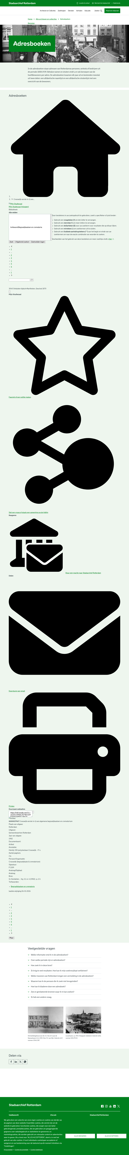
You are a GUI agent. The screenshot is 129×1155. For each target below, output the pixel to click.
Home (30, 19)
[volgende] (11, 275)
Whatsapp (25, 1061)
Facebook (11, 1061)
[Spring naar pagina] (31, 280)
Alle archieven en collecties (46, 19)
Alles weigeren (80, 1136)
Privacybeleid (8, 1149)
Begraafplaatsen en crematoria (23, 886)
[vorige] (11, 246)
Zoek (11, 242)
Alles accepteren (111, 1136)
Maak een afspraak (112, 11)
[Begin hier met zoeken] (65, 196)
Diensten (71, 11)
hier (111, 239)
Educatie (87, 11)
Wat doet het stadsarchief (102, 3)
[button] (45, 1024)
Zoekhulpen (62, 11)
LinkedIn (16, 1061)
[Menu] (9, 291)
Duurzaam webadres (17, 809)
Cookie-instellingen (36, 1149)
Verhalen (79, 11)
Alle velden (13, 212)
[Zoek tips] (51, 227)
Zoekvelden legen (38, 242)
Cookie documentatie (21, 1149)
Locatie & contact (84, 3)
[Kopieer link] (33, 812)
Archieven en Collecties (48, 11)
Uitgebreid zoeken (22, 242)
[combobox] (97, 10)
